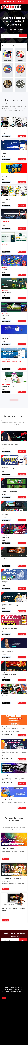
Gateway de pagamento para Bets (10, 605)
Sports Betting (5, 315)
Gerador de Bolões (6, 246)
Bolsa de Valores (15, 444)
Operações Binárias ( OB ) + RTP (9, 446)
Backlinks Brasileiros (8, 848)
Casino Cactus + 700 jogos (8, 560)
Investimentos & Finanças (7, 444)
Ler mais (6, 858)
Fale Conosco (21, 1)
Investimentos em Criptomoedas (13, 442)
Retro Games (5, 514)
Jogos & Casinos (5, 128)
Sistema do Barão (6, 199)
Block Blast (4, 269)
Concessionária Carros (6, 151)
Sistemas (14, 1)
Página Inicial (7, 1)
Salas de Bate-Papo (6, 338)
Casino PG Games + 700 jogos (9, 674)
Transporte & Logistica (6, 359)
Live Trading (4, 442)
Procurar (23, 35)
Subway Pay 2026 (6, 697)
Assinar (22, 940)
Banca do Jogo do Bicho (7, 651)
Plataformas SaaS (5, 175)
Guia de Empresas (5, 221)
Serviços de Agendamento (7, 361)
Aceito (4, 997)
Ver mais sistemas (14, 399)
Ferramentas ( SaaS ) (6, 336)
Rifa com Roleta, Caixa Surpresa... (10, 628)
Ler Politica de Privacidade (7, 995)
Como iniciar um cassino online (11, 878)
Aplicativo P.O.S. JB (6, 583)
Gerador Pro (5, 176)
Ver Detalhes (22, 136)
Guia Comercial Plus (7, 223)
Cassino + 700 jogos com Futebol (10, 491)
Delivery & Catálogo (6, 384)
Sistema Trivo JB (6, 130)
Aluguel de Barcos (6, 363)
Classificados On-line (16, 361)
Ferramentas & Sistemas (13, 175)
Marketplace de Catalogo (8, 386)
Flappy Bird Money (6, 292)
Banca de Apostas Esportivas (9, 468)
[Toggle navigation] (24, 7)
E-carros (4, 153)
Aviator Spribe (5, 537)
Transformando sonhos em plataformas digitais (13, 909)
